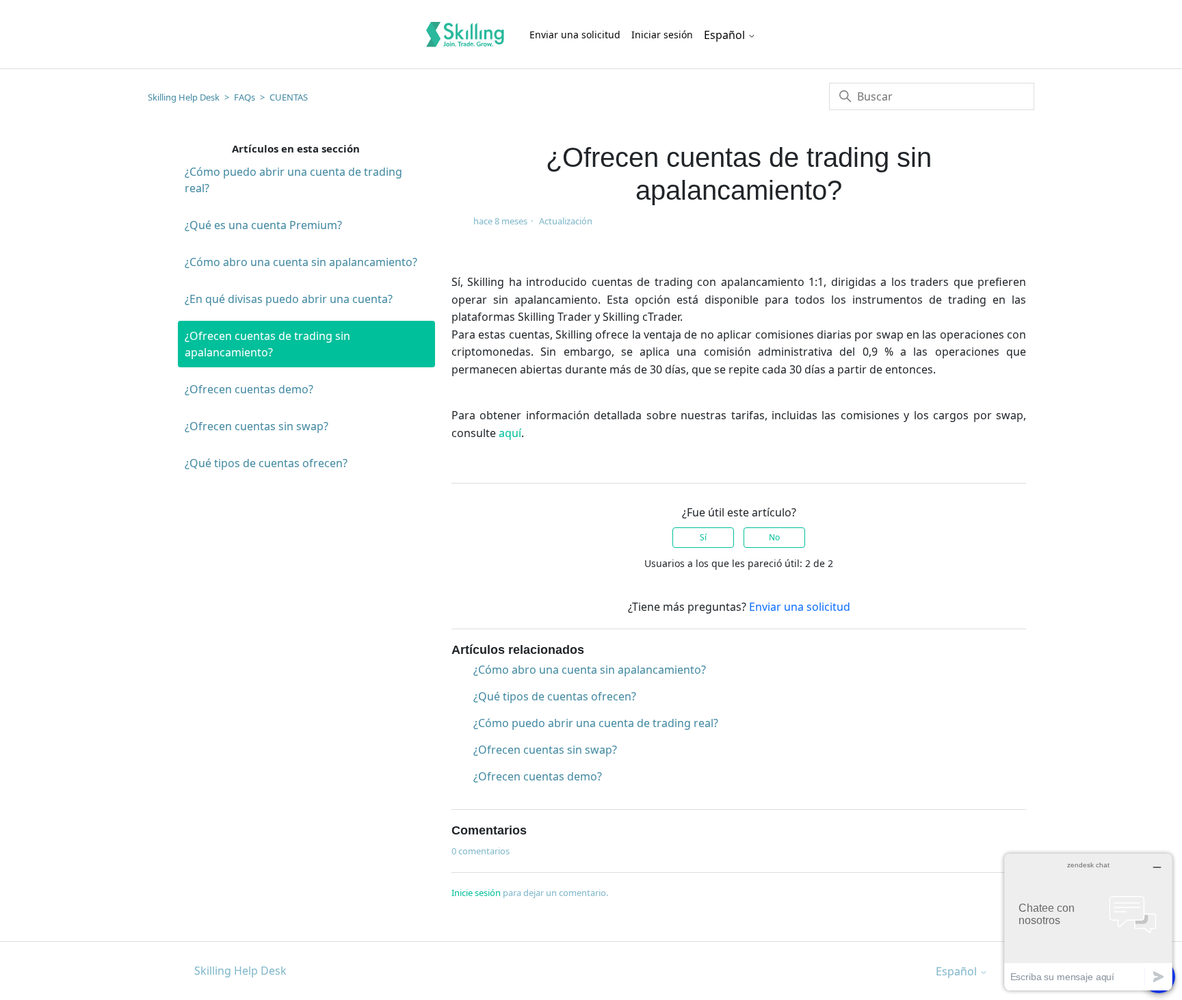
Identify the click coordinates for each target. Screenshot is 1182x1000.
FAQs (244, 97)
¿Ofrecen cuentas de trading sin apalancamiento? (267, 344)
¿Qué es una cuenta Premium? (263, 225)
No (774, 537)
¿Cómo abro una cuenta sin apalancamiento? (301, 261)
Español (726, 34)
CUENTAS (289, 97)
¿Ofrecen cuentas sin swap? (256, 426)
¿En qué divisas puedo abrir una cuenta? (289, 298)
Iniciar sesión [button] (662, 34)
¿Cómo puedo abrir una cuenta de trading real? (293, 180)
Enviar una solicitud (574, 34)
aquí (510, 432)
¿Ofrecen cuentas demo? (249, 389)
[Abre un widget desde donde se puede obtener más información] (1088, 921)
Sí (703, 537)
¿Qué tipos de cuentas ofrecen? (266, 463)
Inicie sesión (476, 892)
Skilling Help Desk (184, 97)
